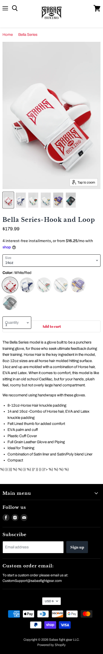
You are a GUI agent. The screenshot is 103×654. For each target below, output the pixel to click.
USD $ (49, 601)
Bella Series (28, 35)
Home (7, 35)
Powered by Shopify (51, 645)
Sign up (77, 547)
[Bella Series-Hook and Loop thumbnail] (8, 200)
